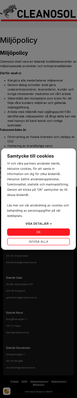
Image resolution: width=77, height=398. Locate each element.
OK (38, 232)
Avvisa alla (38, 241)
